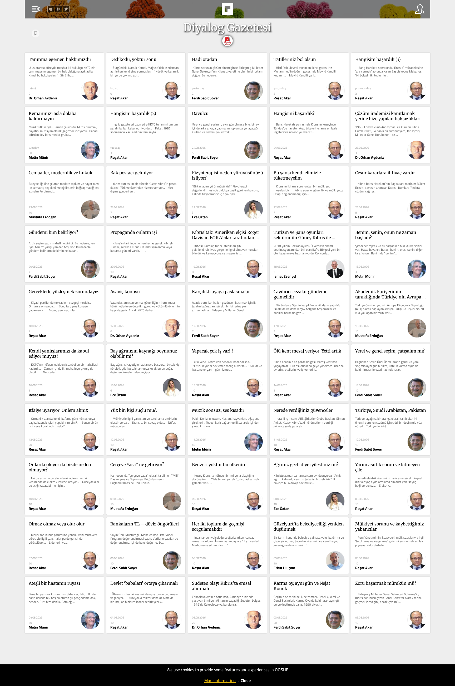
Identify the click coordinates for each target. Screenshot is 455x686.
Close (246, 680)
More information (220, 680)
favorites (212, 10)
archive (242, 10)
